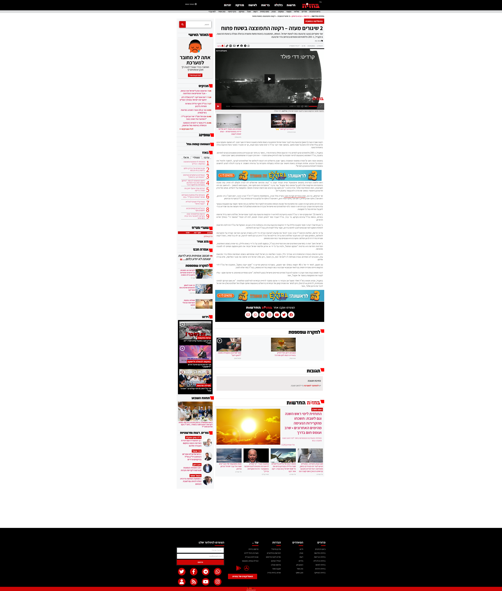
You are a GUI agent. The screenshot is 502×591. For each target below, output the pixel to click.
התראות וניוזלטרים (274, 553)
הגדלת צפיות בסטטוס (250, 561)
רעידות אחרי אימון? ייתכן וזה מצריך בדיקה (194, 189)
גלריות (301, 561)
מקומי (288, 11)
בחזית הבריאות (320, 557)
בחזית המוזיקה (320, 572)
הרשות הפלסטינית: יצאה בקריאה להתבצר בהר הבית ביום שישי (194, 216)
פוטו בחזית (264, 11)
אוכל (249, 11)
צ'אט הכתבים (314, 11)
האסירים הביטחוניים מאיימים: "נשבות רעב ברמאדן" (194, 176)
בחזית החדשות (318, 16)
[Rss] (194, 582)
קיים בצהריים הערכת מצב (295, 195)
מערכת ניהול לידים (251, 553)
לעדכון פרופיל (195, 75)
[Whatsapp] (217, 571)
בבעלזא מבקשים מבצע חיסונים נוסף (195, 209)
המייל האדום (276, 561)
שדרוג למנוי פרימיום (273, 557)
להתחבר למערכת (311, 385)
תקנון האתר (276, 568)
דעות (255, 11)
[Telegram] (205, 571)
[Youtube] (205, 582)
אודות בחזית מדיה (274, 572)
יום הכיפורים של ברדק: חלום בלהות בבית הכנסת (194, 169)
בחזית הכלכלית (319, 561)
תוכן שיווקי (299, 572)
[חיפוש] (182, 24)
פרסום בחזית (253, 549)
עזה (316, 41)
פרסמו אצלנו (276, 564)
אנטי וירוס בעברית (251, 557)
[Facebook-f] (194, 571)
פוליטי (296, 11)
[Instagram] (217, 582)
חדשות (306, 16)
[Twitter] (182, 571)
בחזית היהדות (320, 568)
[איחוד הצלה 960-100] (269, 180)
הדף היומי (232, 11)
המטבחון (299, 564)
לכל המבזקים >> (186, 129)
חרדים (304, 11)
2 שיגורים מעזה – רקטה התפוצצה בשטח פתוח (272, 28)
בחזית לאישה (320, 564)
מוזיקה (241, 11)
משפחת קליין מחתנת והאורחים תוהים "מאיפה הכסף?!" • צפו (193, 196)
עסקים (281, 11)
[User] (182, 582)
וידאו (301, 549)
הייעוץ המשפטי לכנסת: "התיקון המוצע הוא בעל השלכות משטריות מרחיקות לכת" (193, 183)
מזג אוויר (221, 11)
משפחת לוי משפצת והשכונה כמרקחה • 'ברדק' (194, 163)
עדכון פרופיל (276, 549)
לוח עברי (212, 11)
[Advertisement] (251, 508)
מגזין (274, 11)
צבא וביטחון (297, 16)
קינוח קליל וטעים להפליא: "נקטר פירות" (195, 203)
